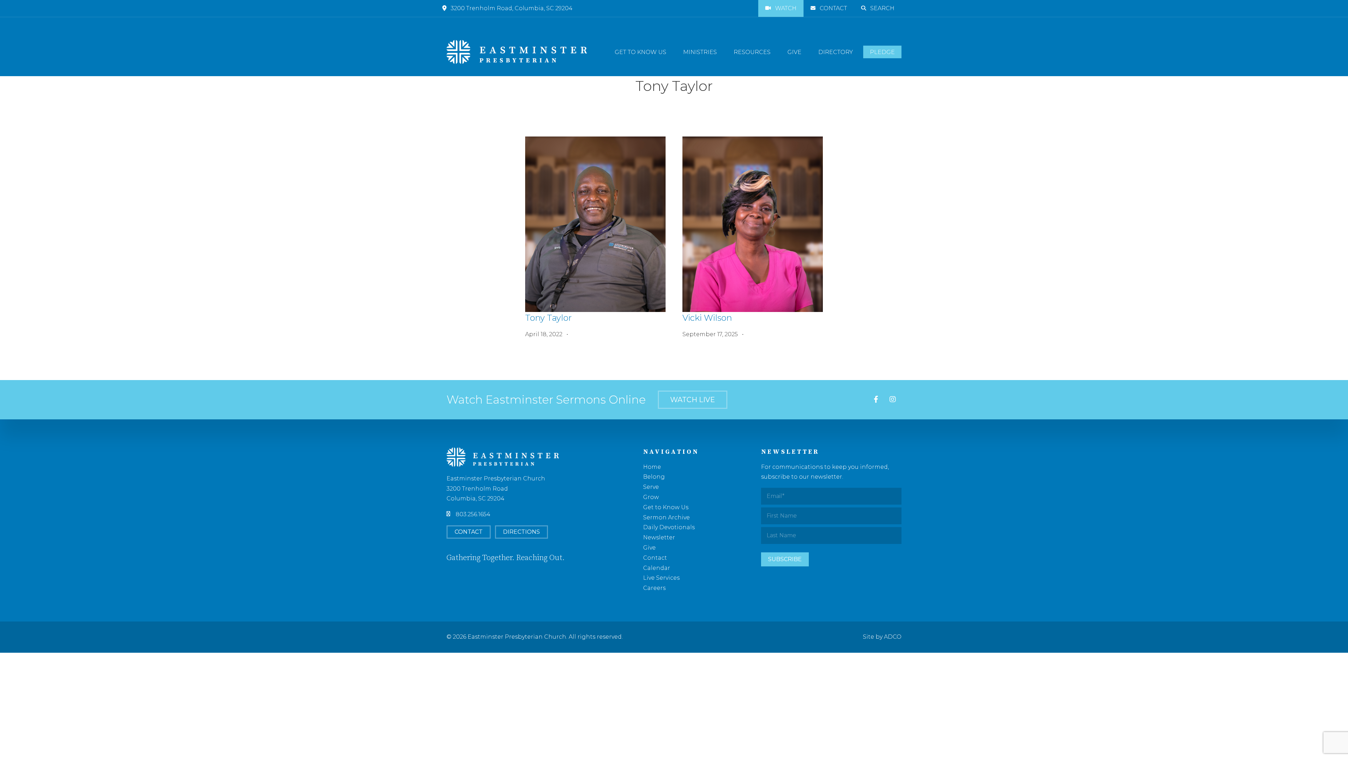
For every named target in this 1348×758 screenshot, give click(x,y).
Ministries (700, 52)
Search (882, 8)
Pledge (882, 52)
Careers (654, 588)
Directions (521, 531)
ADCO (892, 636)
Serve (651, 487)
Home (652, 467)
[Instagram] (892, 400)
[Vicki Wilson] (752, 224)
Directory (835, 52)
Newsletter (659, 537)
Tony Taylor (548, 318)
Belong (654, 476)
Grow (651, 497)
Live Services (661, 577)
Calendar (656, 568)
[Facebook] (876, 400)
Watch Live (692, 399)
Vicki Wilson (707, 318)
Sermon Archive (666, 517)
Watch (786, 8)
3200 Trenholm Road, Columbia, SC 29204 (512, 8)
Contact (833, 8)
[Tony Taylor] (595, 224)
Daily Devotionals (669, 527)
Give (794, 52)
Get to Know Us (640, 52)
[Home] (517, 52)
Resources (752, 52)
